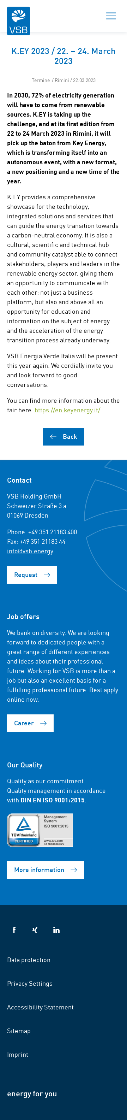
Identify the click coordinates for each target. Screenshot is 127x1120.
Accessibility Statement (40, 1006)
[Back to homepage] (18, 25)
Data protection (28, 959)
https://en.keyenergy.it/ (67, 409)
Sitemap (19, 1030)
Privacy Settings (30, 983)
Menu (111, 16)
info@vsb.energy (30, 550)
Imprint (17, 1054)
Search (86, 16)
